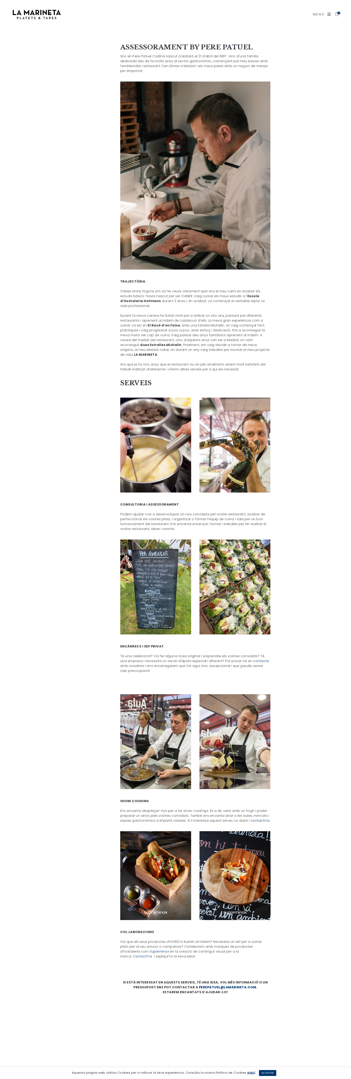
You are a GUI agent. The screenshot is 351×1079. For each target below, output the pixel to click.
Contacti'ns (143, 956)
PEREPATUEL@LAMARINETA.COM (227, 987)
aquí (251, 1072)
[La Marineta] (36, 14)
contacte (261, 661)
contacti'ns (260, 820)
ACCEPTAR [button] (267, 1073)
